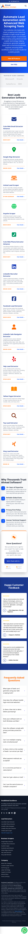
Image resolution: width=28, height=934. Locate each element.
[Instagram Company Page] (6, 813)
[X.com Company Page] (4, 813)
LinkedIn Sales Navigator (7, 826)
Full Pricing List (5, 867)
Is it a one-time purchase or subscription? (14, 769)
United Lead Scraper (11, 185)
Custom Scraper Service (7, 865)
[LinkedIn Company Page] (12, 813)
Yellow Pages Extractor (12, 396)
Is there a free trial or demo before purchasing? (14, 711)
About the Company (6, 863)
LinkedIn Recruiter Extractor (8, 828)
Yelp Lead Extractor (10, 366)
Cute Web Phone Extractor (8, 824)
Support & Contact (6, 872)
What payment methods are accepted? (14, 759)
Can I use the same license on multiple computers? (14, 785)
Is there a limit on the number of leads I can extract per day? (14, 750)
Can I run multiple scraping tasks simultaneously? (14, 741)
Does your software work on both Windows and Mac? (14, 720)
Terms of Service (18, 911)
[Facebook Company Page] (1, 813)
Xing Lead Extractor (10, 451)
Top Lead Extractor (10, 423)
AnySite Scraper (5, 846)
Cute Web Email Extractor (7, 822)
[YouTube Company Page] (9, 813)
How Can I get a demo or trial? (14, 777)
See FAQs (14, 64)
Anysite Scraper (9, 213)
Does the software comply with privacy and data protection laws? (14, 730)
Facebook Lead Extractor (12, 306)
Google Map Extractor (11, 157)
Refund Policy (4, 874)
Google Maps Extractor (7, 841)
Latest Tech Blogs (5, 870)
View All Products (14, 58)
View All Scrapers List (6, 833)
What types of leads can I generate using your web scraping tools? (14, 691)
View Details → (21, 140)
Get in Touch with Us (13, 561)
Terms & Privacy (5, 876)
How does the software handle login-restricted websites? (14, 701)
